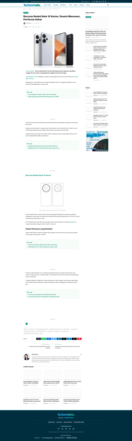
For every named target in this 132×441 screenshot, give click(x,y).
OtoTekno (63, 5)
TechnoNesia (29, 76)
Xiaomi (36, 76)
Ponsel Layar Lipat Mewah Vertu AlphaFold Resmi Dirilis (42, 294)
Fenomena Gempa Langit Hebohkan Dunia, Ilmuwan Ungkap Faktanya (100, 65)
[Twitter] (18, 85)
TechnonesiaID (30, 71)
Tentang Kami (51, 422)
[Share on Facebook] (36, 27)
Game (76, 5)
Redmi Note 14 (74, 329)
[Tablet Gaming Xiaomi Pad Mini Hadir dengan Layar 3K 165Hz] (52, 374)
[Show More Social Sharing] (41, 27)
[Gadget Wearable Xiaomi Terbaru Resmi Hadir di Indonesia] (72, 374)
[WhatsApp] (18, 78)
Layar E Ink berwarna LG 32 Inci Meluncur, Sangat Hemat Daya (43, 296)
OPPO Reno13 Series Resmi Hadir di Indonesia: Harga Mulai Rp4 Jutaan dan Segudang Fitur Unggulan (100, 48)
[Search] (108, 5)
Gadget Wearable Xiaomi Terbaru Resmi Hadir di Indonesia (42, 146)
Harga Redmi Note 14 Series (56, 329)
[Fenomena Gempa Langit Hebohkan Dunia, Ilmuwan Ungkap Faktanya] (89, 65)
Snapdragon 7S (65, 331)
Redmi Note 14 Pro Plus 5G (29, 331)
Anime (88, 5)
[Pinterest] (18, 92)
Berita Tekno (47, 5)
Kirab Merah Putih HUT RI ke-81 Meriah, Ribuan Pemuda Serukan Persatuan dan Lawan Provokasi (46, 1)
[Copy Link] (30, 27)
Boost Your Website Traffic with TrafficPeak (88, 438)
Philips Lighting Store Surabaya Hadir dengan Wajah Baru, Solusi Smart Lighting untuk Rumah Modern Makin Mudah (101, 75)
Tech (70, 5)
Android (26, 329)
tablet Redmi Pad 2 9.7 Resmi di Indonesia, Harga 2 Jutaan (42, 247)
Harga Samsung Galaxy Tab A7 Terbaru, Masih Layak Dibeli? (71, 400)
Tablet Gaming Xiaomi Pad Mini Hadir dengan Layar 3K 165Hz (43, 96)
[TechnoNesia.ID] (32, 5)
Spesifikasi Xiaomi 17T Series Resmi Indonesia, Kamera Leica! (43, 148)
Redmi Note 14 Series (41, 331)
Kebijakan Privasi (68, 422)
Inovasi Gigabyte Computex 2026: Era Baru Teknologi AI (42, 94)
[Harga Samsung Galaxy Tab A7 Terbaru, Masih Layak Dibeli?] (72, 393)
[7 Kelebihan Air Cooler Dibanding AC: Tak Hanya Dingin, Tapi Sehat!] (89, 57)
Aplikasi (82, 5)
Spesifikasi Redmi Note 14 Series (31, 333)
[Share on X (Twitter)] (39, 27)
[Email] (18, 95)
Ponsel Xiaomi (67, 329)
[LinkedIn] (18, 88)
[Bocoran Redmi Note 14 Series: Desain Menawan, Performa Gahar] (52, 49)
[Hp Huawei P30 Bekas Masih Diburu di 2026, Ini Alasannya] (52, 393)
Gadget (30, 8)
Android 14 (73, 222)
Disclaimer (59, 422)
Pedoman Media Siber (79, 422)
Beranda (25, 8)
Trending (55, 5)
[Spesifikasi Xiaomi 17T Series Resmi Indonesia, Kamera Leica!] (32, 393)
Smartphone (50, 331)
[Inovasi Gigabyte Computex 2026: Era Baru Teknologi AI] (32, 374)
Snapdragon (57, 331)
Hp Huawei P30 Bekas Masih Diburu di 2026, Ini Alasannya (42, 244)
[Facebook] (18, 81)
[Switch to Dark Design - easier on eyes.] (108, 1)
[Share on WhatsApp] (33, 27)
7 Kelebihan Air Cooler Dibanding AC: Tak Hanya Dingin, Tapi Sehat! (99, 57)
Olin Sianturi (28, 23)
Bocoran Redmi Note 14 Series (38, 175)
